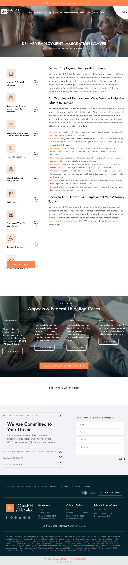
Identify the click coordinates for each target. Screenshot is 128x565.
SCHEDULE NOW (20, 264)
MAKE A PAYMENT (109, 492)
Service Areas (40, 486)
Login (50, 12)
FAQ (51, 486)
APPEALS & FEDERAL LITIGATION (22, 415)
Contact (87, 486)
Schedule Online (71, 12)
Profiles (10, 486)
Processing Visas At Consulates (15, 224)
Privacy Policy (84, 550)
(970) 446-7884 (106, 513)
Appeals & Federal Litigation (15, 83)
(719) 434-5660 (78, 516)
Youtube (20, 517)
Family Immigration (15, 156)
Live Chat (58, 12)
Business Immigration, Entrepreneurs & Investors (16, 109)
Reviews (58, 486)
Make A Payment (36, 12)
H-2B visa (54, 164)
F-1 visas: (54, 138)
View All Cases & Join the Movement (64, 365)
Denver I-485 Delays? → (64, 3)
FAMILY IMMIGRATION (13, 458)
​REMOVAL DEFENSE (12, 464)
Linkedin (16, 517)
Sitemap (49, 550)
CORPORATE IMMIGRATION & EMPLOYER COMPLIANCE (29, 451)
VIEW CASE (11, 351)
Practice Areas (23, 486)
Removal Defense (14, 246)
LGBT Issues (11, 201)
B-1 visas (54, 132)
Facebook (7, 517)
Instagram (24, 517)
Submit (121, 459)
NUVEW (57, 550)
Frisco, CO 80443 (100, 510)
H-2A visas (55, 158)
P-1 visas (54, 180)
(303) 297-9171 (97, 12)
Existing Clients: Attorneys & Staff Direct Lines (64, 525)
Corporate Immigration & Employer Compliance (17, 134)
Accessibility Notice (70, 550)
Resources (40, 550)
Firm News (76, 486)
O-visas (53, 171)
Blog (66, 486)
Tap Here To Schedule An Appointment (64, 560)
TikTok (29, 517)
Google (11, 517)
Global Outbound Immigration (14, 179)
